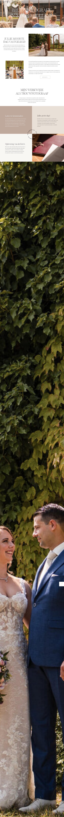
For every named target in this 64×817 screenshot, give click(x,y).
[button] (61, 2)
